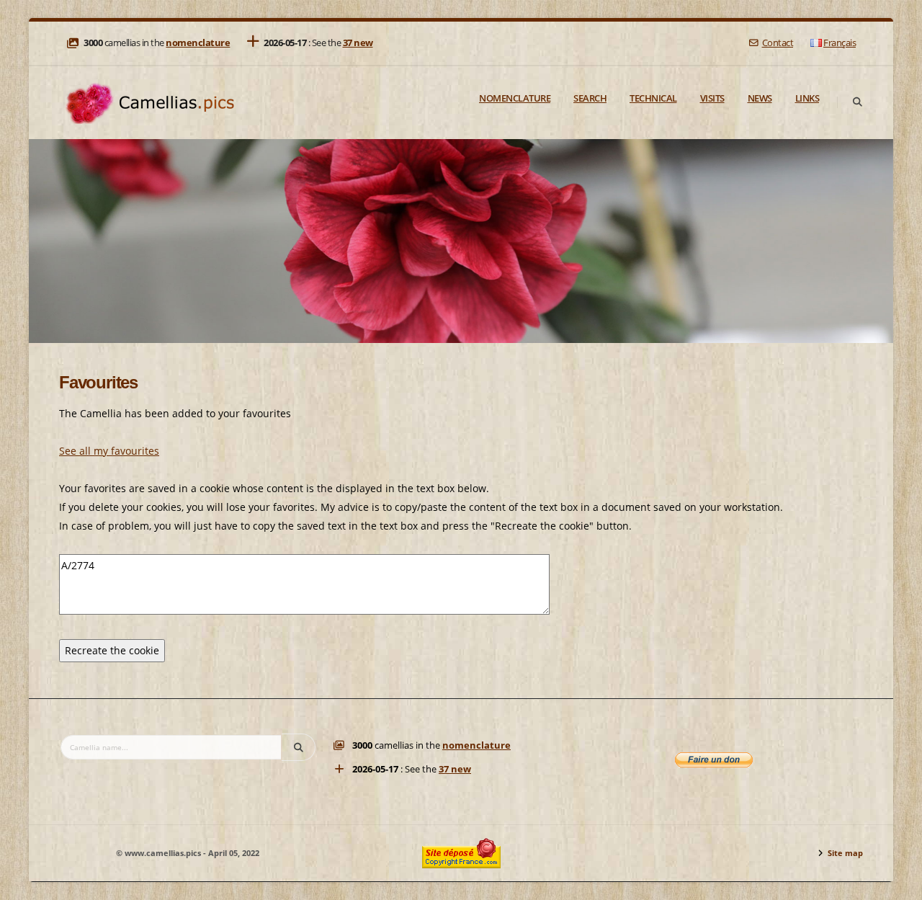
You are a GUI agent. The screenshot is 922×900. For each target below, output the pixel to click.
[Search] (857, 102)
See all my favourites (109, 451)
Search (590, 98)
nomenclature (198, 43)
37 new (358, 43)
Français (839, 43)
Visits (712, 98)
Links (807, 98)
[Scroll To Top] (897, 884)
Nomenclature (514, 98)
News (760, 98)
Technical (653, 98)
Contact (777, 43)
